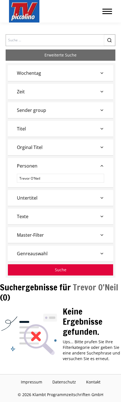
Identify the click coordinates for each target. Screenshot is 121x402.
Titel (21, 129)
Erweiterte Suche (60, 55)
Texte (22, 216)
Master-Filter (30, 235)
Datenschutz (64, 382)
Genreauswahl (32, 253)
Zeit (21, 92)
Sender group (31, 110)
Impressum (31, 382)
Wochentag (29, 73)
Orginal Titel (29, 147)
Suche (60, 269)
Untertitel (27, 198)
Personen (27, 166)
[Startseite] (24, 11)
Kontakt (93, 382)
